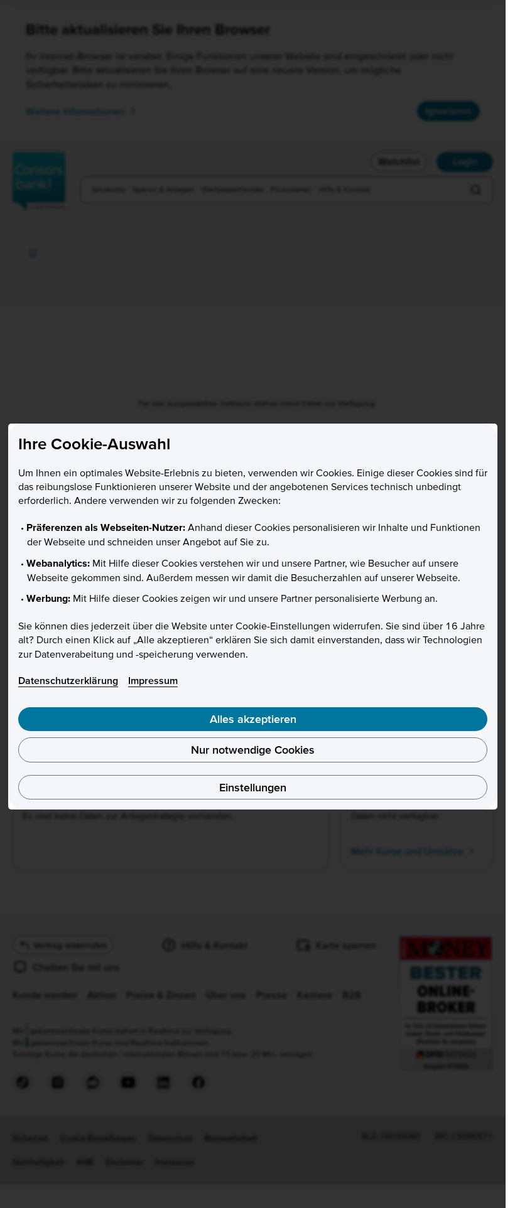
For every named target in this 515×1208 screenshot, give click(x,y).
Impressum (153, 680)
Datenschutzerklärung (68, 680)
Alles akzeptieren (253, 718)
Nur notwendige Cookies (253, 749)
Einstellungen (252, 787)
